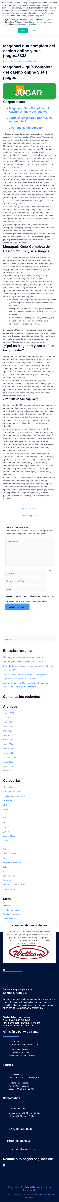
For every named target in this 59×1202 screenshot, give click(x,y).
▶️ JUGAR (28, 91)
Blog (5, 805)
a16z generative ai (11, 792)
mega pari (22, 170)
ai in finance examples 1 (14, 796)
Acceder (6, 905)
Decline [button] (36, 30)
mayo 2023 (8, 762)
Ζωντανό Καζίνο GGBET (14, 885)
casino (6, 809)
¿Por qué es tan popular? (26, 127)
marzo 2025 (8, 749)
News (25, 61)
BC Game (7, 800)
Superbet (7, 880)
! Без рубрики (9, 787)
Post (5, 858)
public (5, 867)
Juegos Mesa (9, 836)
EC (4, 822)
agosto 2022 (8, 766)
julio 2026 (7, 718)
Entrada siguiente (29, 516)
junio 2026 (7, 722)
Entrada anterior (29, 508)
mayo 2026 (8, 726)
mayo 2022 (8, 771)
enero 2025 (8, 753)
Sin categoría (9, 876)
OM (4, 845)
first (4, 827)
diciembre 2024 (10, 757)
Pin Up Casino (9, 854)
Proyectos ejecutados (12, 862)
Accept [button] (23, 30)
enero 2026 (8, 744)
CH (4, 814)
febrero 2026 (9, 740)
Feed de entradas (11, 910)
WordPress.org (10, 919)
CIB (4, 818)
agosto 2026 (8, 713)
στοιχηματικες (9, 889)
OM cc (6, 849)
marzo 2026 (8, 735)
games (6, 831)
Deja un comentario (12, 61)
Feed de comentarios (12, 914)
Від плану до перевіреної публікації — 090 (23, 657)
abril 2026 (7, 731)
